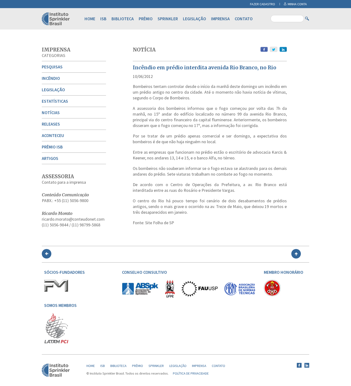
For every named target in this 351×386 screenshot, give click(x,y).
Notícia (144, 49)
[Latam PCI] (56, 342)
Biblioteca (123, 18)
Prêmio (146, 18)
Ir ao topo (296, 254)
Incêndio (51, 78)
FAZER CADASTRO (262, 4)
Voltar (46, 254)
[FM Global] (56, 290)
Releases (51, 124)
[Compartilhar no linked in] (283, 49)
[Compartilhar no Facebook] (264, 49)
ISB (103, 18)
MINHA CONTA (297, 4)
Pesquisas (52, 67)
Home (90, 18)
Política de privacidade (191, 373)
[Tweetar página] (273, 49)
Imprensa (220, 18)
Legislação (194, 18)
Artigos (50, 158)
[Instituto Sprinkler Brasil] (56, 375)
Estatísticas (55, 101)
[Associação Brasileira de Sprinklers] (140, 294)
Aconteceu (53, 135)
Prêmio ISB (52, 147)
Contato (244, 18)
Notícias (51, 112)
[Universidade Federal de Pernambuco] (170, 297)
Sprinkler (168, 18)
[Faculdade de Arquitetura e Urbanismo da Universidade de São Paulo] (199, 295)
